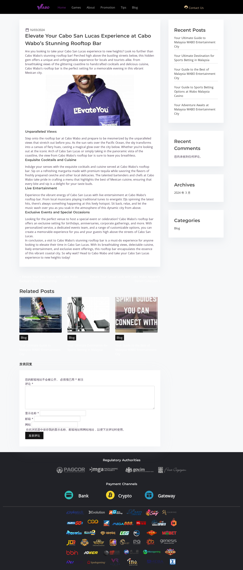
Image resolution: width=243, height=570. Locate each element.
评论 (29, 384)
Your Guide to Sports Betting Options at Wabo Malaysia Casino (193, 91)
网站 (28, 424)
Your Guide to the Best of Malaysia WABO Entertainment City (136, 349)
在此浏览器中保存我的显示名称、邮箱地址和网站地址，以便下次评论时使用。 (76, 429)
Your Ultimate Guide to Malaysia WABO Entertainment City (40, 349)
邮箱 (29, 419)
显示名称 (32, 413)
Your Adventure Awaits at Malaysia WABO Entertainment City (194, 109)
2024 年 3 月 (182, 193)
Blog (24, 338)
